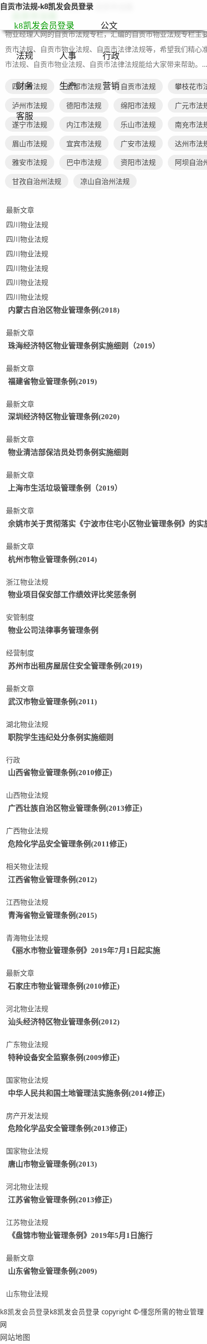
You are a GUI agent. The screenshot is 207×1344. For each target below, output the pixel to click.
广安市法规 (138, 143)
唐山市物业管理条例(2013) (52, 1164)
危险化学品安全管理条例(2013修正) (67, 1128)
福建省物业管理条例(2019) (52, 381)
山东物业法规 (27, 1293)
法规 (24, 56)
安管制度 (20, 617)
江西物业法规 (27, 902)
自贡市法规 (138, 86)
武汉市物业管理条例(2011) (52, 702)
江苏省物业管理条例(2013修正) (60, 1200)
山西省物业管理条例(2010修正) (60, 773)
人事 (67, 56)
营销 (111, 86)
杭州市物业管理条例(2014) (52, 559)
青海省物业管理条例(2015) (52, 915)
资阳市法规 (138, 162)
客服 (24, 116)
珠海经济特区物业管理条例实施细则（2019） (84, 346)
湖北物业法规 (27, 724)
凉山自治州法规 (105, 181)
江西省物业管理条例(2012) (52, 880)
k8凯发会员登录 (44, 26)
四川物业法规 (27, 224)
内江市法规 (83, 124)
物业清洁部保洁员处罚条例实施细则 (68, 452)
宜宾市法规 (83, 143)
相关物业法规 (27, 866)
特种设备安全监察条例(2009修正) (64, 1057)
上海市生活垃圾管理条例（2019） (65, 488)
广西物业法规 (27, 830)
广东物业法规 (27, 1044)
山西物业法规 (27, 795)
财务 (24, 86)
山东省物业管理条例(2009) (52, 1271)
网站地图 (15, 1337)
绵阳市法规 (138, 105)
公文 (109, 26)
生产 (67, 86)
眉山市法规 (29, 143)
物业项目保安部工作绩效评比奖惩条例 (72, 595)
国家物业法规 (27, 1080)
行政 (111, 56)
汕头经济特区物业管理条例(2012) (64, 1022)
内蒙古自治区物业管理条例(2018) (64, 310)
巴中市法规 (83, 162)
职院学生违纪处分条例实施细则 (61, 737)
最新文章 (20, 210)
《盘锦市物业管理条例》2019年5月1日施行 (80, 1235)
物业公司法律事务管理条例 (53, 630)
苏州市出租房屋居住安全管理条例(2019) (75, 666)
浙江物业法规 (27, 582)
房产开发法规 (27, 1115)
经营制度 (20, 652)
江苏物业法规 (27, 1222)
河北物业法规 (27, 1008)
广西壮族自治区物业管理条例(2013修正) (75, 808)
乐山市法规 (138, 124)
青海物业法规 (27, 937)
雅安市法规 (29, 162)
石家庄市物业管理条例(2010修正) (64, 986)
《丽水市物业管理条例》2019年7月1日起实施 (84, 950)
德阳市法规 (83, 105)
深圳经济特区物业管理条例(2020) (64, 417)
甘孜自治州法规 (36, 181)
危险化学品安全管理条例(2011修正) (67, 844)
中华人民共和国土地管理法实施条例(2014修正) (86, 1093)
